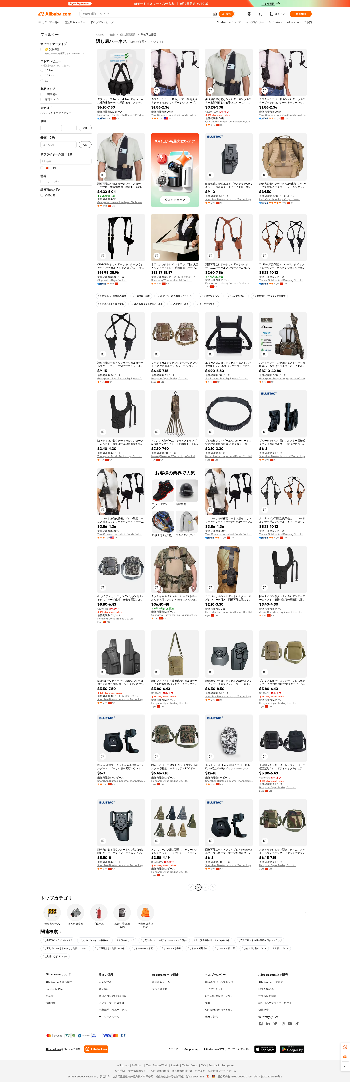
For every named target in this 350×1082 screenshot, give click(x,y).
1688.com (137, 1065)
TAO (203, 1065)
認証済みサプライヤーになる (275, 1002)
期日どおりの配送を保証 (113, 995)
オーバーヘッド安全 (145, 948)
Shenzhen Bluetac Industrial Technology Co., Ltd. (229, 199)
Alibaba (100, 34)
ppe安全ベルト (239, 296)
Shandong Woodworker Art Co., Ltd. (171, 280)
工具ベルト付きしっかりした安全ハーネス (67, 948)
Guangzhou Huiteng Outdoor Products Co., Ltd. (229, 283)
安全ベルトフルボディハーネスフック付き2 (166, 940)
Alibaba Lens (53, 1049)
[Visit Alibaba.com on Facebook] (260, 1023)
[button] (215, 14)
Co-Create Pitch (55, 989)
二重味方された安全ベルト (112, 948)
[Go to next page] (213, 887)
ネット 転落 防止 (200, 948)
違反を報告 (211, 1016)
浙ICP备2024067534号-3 (268, 1076)
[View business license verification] (208, 1076)
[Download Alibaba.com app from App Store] (265, 1049)
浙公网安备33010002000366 (234, 1076)
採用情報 (51, 1002)
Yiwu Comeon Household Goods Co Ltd (173, 114)
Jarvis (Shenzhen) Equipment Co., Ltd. (226, 378)
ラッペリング (127, 940)
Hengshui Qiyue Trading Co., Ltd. (169, 378)
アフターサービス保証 (111, 1002)
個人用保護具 (127, 34)
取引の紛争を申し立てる (219, 995)
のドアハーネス (181, 304)
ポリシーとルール (109, 1016)
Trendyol (214, 1065)
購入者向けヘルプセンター (220, 982)
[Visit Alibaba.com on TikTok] (297, 1023)
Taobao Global (190, 1065)
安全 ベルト (282, 948)
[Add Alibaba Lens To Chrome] (96, 1049)
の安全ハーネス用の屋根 (114, 296)
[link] (345, 1047)
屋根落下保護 (143, 296)
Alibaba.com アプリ (215, 1049)
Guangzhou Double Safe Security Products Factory (121, 114)
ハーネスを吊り (173, 948)
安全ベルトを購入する (113, 304)
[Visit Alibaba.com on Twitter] (275, 1023)
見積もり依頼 (159, 989)
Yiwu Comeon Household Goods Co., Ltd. (282, 114)
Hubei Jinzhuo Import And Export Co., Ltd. (228, 456)
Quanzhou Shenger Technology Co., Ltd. (227, 121)
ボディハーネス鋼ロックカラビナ (176, 296)
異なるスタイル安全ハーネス (148, 304)
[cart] (261, 14)
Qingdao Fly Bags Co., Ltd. (112, 280)
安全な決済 (105, 982)
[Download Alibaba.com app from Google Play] (292, 1049)
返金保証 (104, 989)
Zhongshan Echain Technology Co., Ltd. (119, 456)
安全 (112, 34)
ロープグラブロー (208, 304)
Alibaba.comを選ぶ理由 (59, 982)
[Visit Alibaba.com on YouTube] (290, 1023)
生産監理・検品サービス (113, 1009)
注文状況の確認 (267, 995)
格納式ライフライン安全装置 (271, 296)
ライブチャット (214, 989)
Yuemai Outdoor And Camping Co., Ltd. (281, 280)
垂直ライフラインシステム (59, 940)
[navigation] (66, 461)
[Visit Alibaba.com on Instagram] (282, 1023)
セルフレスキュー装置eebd (96, 940)
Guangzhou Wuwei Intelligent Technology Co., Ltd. (121, 202)
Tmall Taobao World (157, 1065)
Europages (228, 1065)
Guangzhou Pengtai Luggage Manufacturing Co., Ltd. (283, 378)
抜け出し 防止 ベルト (256, 948)
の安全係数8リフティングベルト (214, 940)
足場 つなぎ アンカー (56, 956)
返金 (207, 1002)
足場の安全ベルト (212, 296)
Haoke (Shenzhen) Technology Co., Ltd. (173, 456)
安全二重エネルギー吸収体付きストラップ (261, 940)
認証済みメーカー (162, 982)
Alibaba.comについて (58, 974)
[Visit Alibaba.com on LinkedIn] (268, 1023)
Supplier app (192, 1049)
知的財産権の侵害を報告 (219, 1009)
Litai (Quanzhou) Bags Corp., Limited (279, 199)
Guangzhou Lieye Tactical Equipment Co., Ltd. (121, 378)
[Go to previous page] (191, 887)
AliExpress (123, 1065)
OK (85, 128)
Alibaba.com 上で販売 (270, 982)
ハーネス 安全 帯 (227, 948)
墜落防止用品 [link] (148, 34)
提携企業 (263, 1009)
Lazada (175, 1065)
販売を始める (266, 989)
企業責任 (51, 995)
